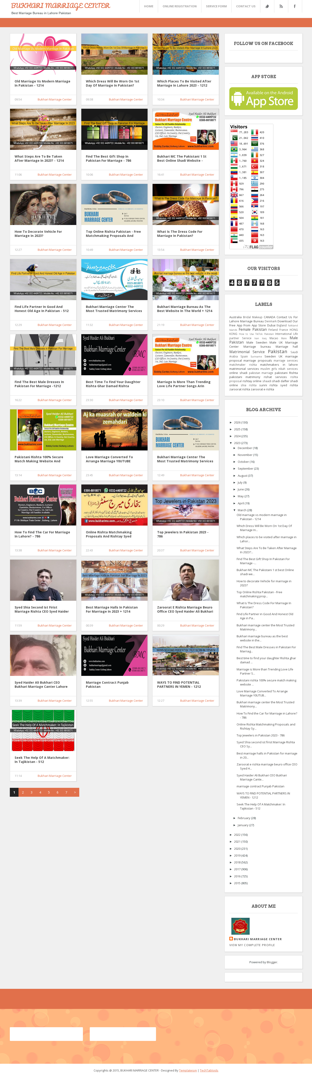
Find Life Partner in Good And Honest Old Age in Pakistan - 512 (42, 309)
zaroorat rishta (239, 389)
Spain (244, 356)
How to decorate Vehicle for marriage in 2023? (38, 234)
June (241, 489)
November (245, 455)
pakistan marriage (261, 373)
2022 (237, 835)
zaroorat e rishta (262, 389)
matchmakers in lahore (279, 365)
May (241, 496)
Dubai (271, 325)
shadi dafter (280, 381)
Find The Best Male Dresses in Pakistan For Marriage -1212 (39, 384)
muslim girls (268, 368)
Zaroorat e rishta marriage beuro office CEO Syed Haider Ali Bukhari (185, 609)
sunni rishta (268, 385)
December (245, 448)
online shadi (238, 373)
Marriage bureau (257, 346)
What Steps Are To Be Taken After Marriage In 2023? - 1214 (39, 158)
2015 (237, 883)
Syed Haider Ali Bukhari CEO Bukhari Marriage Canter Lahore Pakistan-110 (41, 684)
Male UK (276, 342)
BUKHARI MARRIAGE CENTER (60, 5)
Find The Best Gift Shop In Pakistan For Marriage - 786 (108, 158)
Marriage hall (287, 346)
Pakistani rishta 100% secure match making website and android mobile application (39, 459)
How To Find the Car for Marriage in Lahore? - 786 (42, 534)
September (246, 468)
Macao (274, 338)
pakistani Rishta (286, 373)
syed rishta (289, 385)
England (282, 325)
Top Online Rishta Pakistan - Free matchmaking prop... (259, 594)
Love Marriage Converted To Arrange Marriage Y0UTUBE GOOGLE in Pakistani (109, 459)
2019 (237, 855)
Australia (235, 317)
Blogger (272, 962)
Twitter (267, 6)
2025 (237, 429)
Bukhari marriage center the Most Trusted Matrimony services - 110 (185, 459)
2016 (237, 876)
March (242, 510)
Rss (281, 6)
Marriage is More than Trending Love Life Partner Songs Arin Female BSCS (184, 384)
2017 (237, 869)
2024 (237, 436)
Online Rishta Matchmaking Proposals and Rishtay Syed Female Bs (109, 534)
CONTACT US (246, 6)
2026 (237, 422)
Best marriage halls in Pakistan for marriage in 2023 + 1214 (112, 609)
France (283, 329)
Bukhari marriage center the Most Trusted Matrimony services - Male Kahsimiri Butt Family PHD (114, 309)
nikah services (288, 368)
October (244, 462)
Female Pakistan (253, 329)
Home (148, 6)
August (243, 476)
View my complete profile (252, 945)
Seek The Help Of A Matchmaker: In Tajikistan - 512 (42, 760)
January (243, 825)
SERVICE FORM (216, 6)
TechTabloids (209, 1070)
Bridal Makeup (252, 317)
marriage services (286, 360)
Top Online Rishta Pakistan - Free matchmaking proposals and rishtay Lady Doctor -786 (113, 234)
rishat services (275, 377)
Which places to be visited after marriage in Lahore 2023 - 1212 (184, 83)
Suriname (256, 356)
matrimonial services (244, 369)
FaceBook (294, 6)
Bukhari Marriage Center (55, 99)
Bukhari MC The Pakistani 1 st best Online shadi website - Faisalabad (181, 158)
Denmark (271, 321)
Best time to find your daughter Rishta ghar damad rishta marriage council (113, 384)
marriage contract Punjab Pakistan (107, 684)
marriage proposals (257, 360)
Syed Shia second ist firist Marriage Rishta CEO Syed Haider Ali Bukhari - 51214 (42, 609)
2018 (237, 862)
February (244, 818)
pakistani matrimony (244, 377)
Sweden (270, 356)
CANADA (269, 317)
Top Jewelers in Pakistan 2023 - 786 (183, 534)
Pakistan (277, 351)
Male (284, 338)
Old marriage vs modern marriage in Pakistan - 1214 (42, 83)
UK (281, 356)
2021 (237, 841)
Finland (273, 329)
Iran (256, 338)
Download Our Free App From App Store (263, 323)
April (241, 503)
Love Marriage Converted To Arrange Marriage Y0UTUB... (262, 693)
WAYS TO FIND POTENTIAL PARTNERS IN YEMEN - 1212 (179, 684)
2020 (237, 849)
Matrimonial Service (247, 351)
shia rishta (248, 385)
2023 (237, 443)
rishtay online (252, 381)
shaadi (266, 381)
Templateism (188, 1070)
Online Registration (180, 6)
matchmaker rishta (243, 364)
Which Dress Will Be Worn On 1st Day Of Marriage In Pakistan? (112, 83)
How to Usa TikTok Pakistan (256, 334)
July (240, 482)
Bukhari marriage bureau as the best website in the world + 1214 (184, 309)
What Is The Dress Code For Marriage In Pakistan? (179, 234)
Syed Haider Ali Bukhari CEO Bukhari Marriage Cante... (262, 777)
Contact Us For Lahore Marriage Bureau (263, 319)
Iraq (264, 338)
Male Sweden (256, 342)
